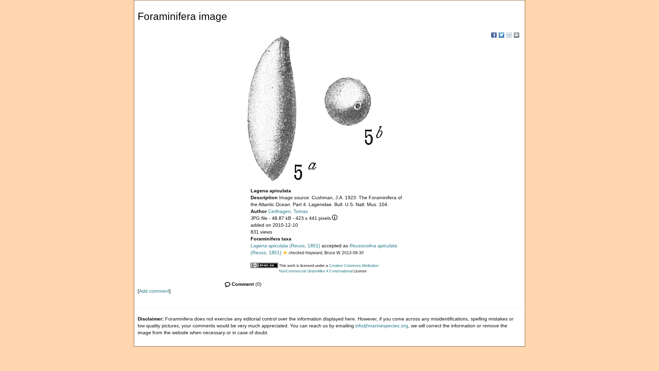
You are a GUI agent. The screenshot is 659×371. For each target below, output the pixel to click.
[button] (285, 253)
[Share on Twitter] (501, 35)
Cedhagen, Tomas (288, 211)
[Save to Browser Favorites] (509, 35)
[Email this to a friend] (516, 35)
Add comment (154, 291)
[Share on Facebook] (494, 35)
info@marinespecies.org (381, 325)
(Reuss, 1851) (285, 245)
